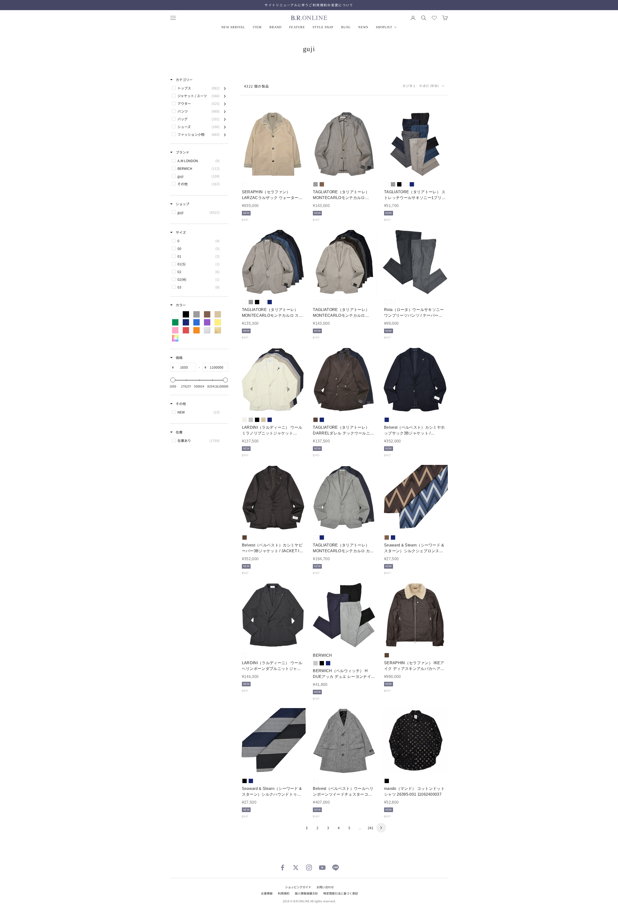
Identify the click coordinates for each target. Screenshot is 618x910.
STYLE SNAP (323, 27)
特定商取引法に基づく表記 (340, 893)
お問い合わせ (325, 887)
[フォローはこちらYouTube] (322, 867)
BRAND (275, 27)
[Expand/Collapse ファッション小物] (225, 134)
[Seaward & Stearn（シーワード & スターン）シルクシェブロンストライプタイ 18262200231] (415, 497)
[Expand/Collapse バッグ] (225, 119)
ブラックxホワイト (315, 781)
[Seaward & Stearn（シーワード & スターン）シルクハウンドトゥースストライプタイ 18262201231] (273, 740)
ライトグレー (250, 419)
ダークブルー (405, 184)
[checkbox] (199, 88)
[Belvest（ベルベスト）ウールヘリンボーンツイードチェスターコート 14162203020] (344, 740)
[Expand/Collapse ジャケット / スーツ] (225, 95)
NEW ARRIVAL (233, 27)
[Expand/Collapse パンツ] (225, 111)
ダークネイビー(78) (347, 302)
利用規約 (283, 893)
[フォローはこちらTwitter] (295, 867)
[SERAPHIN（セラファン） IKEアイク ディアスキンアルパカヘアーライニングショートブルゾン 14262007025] (415, 615)
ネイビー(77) (340, 302)
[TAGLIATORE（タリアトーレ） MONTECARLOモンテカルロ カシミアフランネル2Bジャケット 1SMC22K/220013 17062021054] (344, 497)
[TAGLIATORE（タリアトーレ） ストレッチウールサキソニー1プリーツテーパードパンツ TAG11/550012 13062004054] (415, 144)
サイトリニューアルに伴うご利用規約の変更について (309, 5)
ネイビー (411, 184)
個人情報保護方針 (306, 893)
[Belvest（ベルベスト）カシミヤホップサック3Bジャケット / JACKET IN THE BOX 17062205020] (415, 380)
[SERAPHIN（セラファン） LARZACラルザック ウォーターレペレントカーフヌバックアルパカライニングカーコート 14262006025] (273, 144)
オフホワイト (244, 419)
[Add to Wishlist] (298, 169)
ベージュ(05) (315, 302)
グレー (315, 184)
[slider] (172, 380)
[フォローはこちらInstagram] (309, 867)
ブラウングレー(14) (321, 302)
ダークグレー (393, 302)
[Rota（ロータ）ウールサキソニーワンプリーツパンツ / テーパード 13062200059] (415, 262)
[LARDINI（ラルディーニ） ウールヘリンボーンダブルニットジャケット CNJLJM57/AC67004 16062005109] (273, 615)
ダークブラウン (315, 419)
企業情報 (267, 893)
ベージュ (263, 419)
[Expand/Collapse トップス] (225, 88)
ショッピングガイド (298, 887)
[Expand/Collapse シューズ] (225, 126)
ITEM (257, 27)
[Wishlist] (434, 18)
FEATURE (297, 27)
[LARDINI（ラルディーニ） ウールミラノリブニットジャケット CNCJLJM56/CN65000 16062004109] (273, 380)
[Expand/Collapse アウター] (225, 103)
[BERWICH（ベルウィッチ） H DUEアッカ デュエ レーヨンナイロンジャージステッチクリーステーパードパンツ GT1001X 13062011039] (344, 615)
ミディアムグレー (386, 302)
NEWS (363, 27)
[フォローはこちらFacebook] (282, 867)
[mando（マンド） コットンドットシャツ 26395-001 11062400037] (415, 740)
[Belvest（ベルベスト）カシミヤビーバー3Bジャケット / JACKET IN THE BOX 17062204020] (273, 497)
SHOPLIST (384, 27)
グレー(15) (328, 302)
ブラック (399, 184)
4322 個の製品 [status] (256, 86)
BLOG (346, 27)
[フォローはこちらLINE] (335, 867)
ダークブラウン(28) (334, 302)
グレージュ (244, 184)
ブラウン (321, 184)
